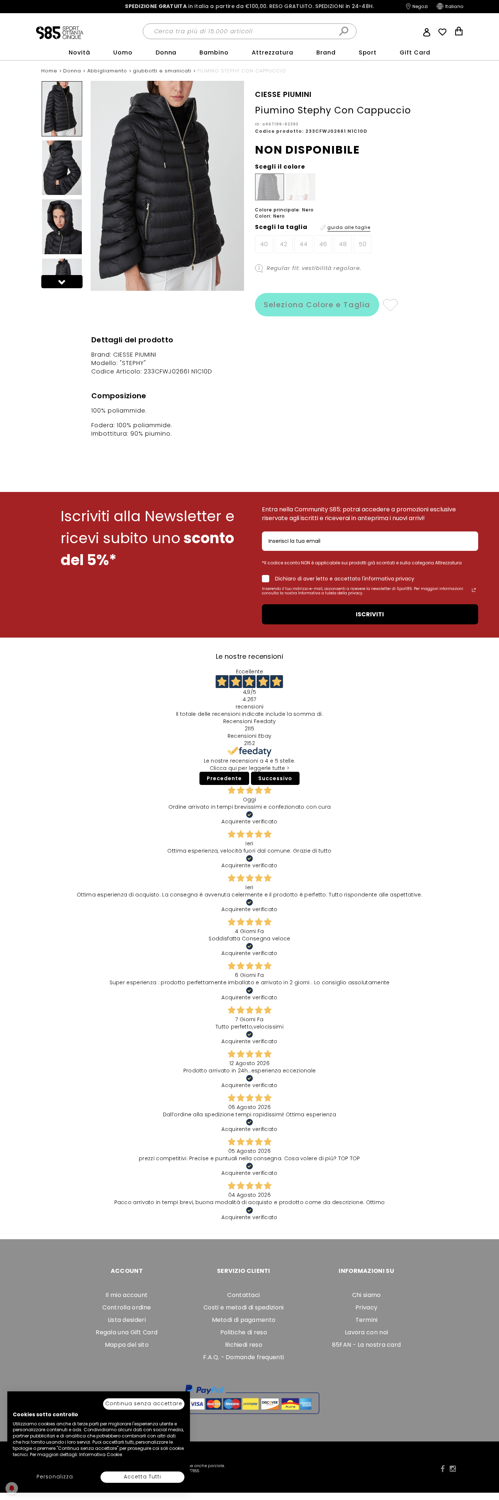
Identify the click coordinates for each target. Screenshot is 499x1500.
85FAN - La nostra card (366, 1345)
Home (50, 70)
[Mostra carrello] (458, 32)
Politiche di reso (243, 1332)
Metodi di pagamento (244, 1320)
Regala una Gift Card (126, 1332)
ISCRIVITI (370, 614)
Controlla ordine (126, 1307)
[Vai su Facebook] (442, 1468)
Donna (166, 52)
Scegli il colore (280, 167)
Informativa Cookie (100, 1454)
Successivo (275, 778)
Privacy (366, 1307)
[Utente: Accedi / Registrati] (426, 31)
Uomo (123, 52)
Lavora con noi (366, 1332)
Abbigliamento (108, 70)
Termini (366, 1320)
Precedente (224, 778)
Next (62, 281)
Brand (326, 52)
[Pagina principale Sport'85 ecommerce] (59, 32)
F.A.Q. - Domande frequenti (243, 1357)
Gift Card (415, 52)
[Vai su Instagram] (453, 1468)
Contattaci (243, 1295)
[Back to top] (486, 1461)
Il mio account (127, 1295)
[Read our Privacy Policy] (473, 590)
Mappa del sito (127, 1345)
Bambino (214, 52)
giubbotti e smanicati (163, 70)
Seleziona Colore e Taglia (317, 305)
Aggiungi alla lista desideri (390, 305)
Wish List (442, 32)
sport (368, 52)
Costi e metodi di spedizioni (243, 1307)
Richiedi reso (243, 1345)
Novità (79, 52)
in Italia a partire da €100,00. (249, 6)
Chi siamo (366, 1295)
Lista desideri (127, 1320)
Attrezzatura (272, 52)
